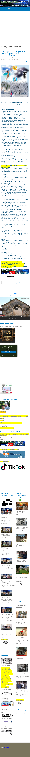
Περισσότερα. (20, 581)
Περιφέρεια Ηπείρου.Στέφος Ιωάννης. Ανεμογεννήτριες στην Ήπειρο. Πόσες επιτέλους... (7, 551)
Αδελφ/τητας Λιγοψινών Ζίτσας (6, 699)
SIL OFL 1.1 (17, 749)
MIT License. (6, 747)
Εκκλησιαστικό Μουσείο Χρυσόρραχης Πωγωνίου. (22, 658)
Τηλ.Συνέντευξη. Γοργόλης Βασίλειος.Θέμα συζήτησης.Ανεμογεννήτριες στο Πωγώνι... (8, 583)
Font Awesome (4, 749)
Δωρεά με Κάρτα (9, 351)
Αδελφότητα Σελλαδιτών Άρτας (6, 727)
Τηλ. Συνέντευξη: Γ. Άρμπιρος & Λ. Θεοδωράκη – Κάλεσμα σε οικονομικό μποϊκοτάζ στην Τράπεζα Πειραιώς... (6, 519)
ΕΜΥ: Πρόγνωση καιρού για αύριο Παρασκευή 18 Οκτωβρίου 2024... (13, 53)
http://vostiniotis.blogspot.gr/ (22, 714)
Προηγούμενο (7, 283)
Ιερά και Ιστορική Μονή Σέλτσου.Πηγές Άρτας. (22, 576)
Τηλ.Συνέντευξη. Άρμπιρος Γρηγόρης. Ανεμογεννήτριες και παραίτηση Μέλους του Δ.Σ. (7, 600)
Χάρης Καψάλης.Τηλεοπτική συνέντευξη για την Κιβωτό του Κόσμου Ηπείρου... (6, 634)
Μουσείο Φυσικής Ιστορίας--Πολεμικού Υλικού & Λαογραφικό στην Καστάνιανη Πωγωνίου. (22, 640)
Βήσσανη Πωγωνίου (6, 718)
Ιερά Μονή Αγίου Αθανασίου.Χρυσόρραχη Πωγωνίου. (22, 513)
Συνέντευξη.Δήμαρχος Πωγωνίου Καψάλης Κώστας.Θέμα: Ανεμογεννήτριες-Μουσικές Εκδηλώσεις (7, 617)
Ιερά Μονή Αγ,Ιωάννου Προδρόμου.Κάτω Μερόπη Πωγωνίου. (22, 528)
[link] (14, 416)
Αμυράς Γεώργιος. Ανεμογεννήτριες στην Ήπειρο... (7, 535)
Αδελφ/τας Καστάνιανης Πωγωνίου (5, 711)
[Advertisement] (15, 26)
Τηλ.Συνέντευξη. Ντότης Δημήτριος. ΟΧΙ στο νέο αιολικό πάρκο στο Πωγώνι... (7, 568)
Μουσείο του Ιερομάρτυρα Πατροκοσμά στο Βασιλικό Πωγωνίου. (21, 621)
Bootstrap (3, 746)
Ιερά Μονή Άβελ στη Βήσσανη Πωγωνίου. (21, 560)
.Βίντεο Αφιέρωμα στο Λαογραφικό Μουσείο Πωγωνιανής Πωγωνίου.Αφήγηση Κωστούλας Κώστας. (22, 692)
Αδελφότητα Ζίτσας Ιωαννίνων (6, 690)
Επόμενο (16, 283)
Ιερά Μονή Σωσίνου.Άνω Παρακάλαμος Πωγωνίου (22, 545)
